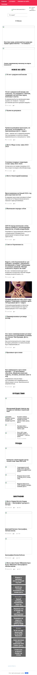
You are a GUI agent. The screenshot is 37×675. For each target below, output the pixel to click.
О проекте (12, 1)
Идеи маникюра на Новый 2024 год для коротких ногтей (18, 194)
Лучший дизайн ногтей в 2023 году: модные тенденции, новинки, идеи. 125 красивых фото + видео (18, 300)
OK (26, 673)
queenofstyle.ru (12, 666)
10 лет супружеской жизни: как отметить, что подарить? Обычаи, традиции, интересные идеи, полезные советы (18, 94)
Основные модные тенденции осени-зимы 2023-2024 (16, 163)
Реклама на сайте (23, 1)
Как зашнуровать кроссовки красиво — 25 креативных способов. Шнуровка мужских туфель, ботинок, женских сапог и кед (18, 373)
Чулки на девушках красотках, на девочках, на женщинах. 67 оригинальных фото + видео (17, 129)
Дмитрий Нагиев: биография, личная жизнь (16, 529)
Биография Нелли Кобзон (15, 555)
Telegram (4, 4)
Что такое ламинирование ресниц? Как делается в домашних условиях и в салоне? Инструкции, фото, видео (18, 336)
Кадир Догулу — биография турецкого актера (17, 502)
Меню (19, 21)
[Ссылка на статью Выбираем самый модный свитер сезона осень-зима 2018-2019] (18, 448)
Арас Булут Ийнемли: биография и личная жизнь (18, 564)
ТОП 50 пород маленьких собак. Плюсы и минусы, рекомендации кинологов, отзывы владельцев (17, 227)
